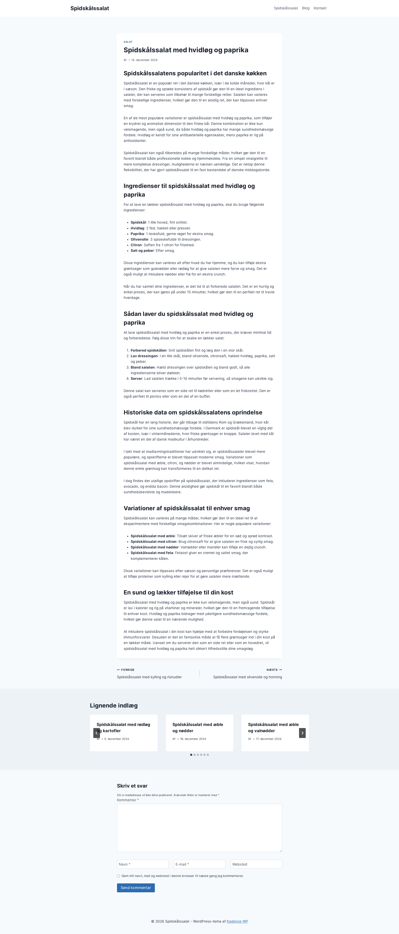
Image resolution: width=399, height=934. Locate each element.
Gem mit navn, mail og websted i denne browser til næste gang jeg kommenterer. (183, 876)
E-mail (182, 864)
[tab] (191, 755)
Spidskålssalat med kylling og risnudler (149, 673)
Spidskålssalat (286, 8)
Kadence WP (237, 921)
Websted (239, 864)
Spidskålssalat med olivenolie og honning (247, 673)
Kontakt (320, 8)
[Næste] (302, 733)
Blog (305, 8)
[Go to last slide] (96, 733)
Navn (125, 864)
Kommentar (128, 800)
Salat (128, 41)
